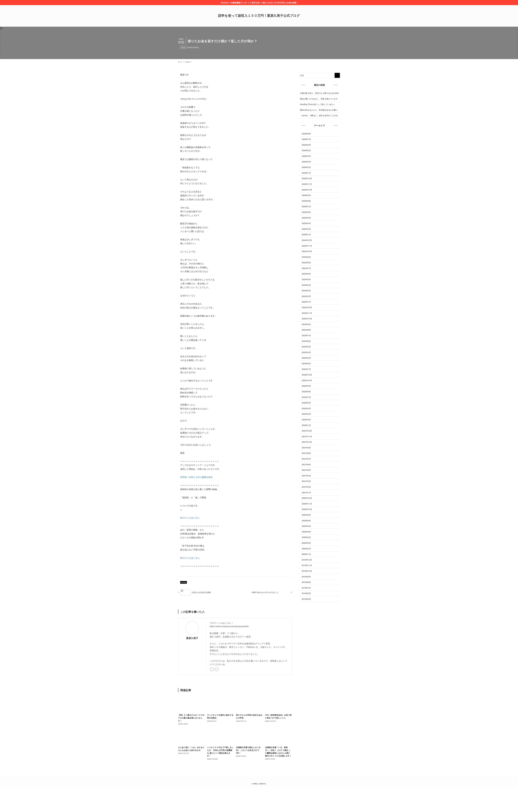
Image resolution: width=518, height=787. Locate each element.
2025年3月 (306, 229)
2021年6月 (306, 464)
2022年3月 (306, 414)
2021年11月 (307, 436)
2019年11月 (307, 565)
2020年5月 (306, 531)
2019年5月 (306, 593)
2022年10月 (307, 380)
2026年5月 (306, 150)
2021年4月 (306, 475)
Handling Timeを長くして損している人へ (317, 104)
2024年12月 (307, 240)
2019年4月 (306, 599)
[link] (212, 669)
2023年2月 (306, 363)
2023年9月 (306, 324)
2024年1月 (306, 301)
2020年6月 (306, 526)
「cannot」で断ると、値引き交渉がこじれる (319, 115)
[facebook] (216, 669)
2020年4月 (306, 537)
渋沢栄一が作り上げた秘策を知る (196, 477)
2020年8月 (306, 520)
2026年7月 (306, 139)
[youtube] (262, 780)
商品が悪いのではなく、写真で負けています (319, 98)
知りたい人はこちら (190, 517)
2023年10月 (307, 318)
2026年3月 (306, 161)
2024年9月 (306, 257)
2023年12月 (307, 307)
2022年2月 (306, 419)
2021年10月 (307, 442)
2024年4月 (306, 285)
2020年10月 (307, 509)
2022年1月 (306, 425)
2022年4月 (306, 408)
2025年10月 (307, 189)
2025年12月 (307, 178)
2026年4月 (306, 156)
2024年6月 (306, 273)
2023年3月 (306, 357)
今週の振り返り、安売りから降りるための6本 (319, 93)
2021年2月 (306, 486)
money (183, 47)
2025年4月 (306, 223)
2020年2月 (306, 548)
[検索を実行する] (337, 75)
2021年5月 (306, 470)
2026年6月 (306, 144)
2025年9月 (306, 195)
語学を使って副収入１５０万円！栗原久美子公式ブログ (259, 15)
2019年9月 (306, 576)
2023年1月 (306, 369)
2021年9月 (306, 447)
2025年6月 (306, 212)
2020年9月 (306, 514)
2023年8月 (306, 329)
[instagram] (259, 780)
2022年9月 (306, 385)
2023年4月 (306, 352)
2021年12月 (307, 430)
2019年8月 (306, 582)
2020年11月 (307, 503)
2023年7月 (306, 335)
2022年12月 (307, 374)
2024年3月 (306, 290)
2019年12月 (307, 559)
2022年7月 (306, 397)
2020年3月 (306, 543)
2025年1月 (306, 234)
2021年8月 (306, 453)
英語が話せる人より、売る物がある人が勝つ (319, 110)
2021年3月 (306, 481)
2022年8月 (306, 391)
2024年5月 (306, 279)
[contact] (265, 780)
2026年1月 (306, 172)
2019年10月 (307, 571)
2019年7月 (306, 587)
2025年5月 (306, 217)
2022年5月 (306, 402)
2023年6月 (306, 341)
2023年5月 (306, 346)
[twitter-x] (256, 780)
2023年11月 (307, 313)
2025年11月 (307, 184)
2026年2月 (306, 167)
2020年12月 (307, 498)
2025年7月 (306, 206)
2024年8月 (306, 262)
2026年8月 (306, 133)
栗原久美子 (192, 638)
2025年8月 (306, 201)
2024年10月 (307, 251)
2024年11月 (307, 245)
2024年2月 (306, 296)
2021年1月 (306, 492)
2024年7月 (306, 268)
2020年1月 (306, 554)
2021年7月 (306, 458)
